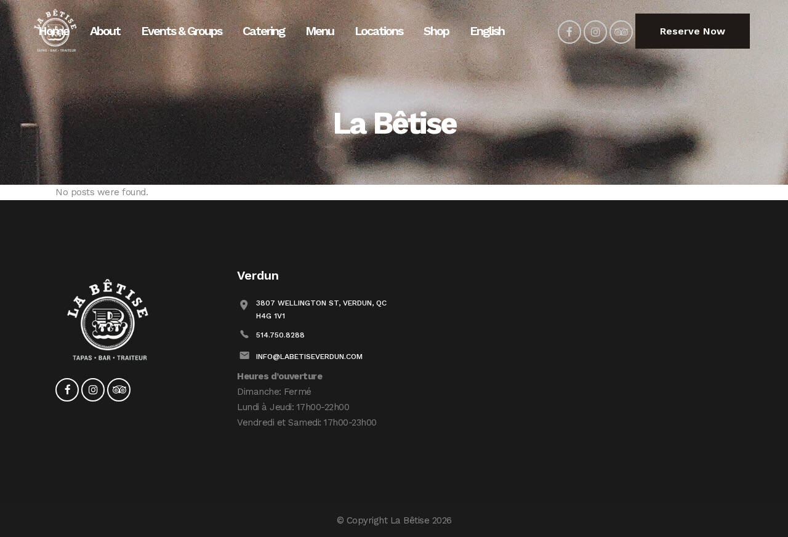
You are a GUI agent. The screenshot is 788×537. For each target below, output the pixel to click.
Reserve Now (692, 31)
